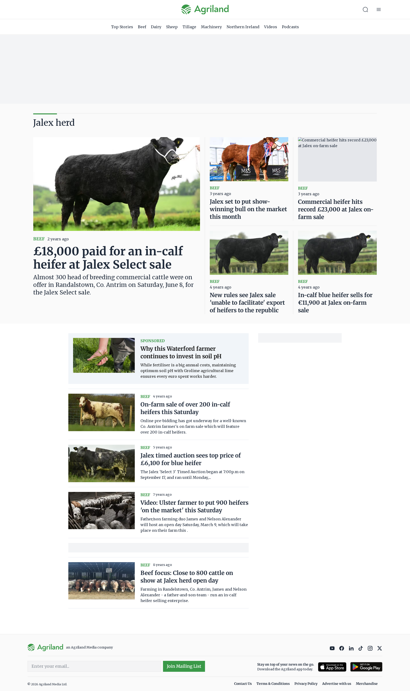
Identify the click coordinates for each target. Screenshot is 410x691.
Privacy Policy (305, 684)
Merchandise (367, 684)
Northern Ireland (243, 26)
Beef (142, 26)
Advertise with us (336, 684)
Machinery (211, 26)
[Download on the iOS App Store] (332, 667)
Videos (270, 26)
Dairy (156, 26)
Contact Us (243, 684)
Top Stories (122, 26)
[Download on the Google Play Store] (366, 667)
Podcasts (290, 26)
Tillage (189, 26)
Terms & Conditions (273, 684)
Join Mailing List (184, 666)
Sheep (172, 26)
